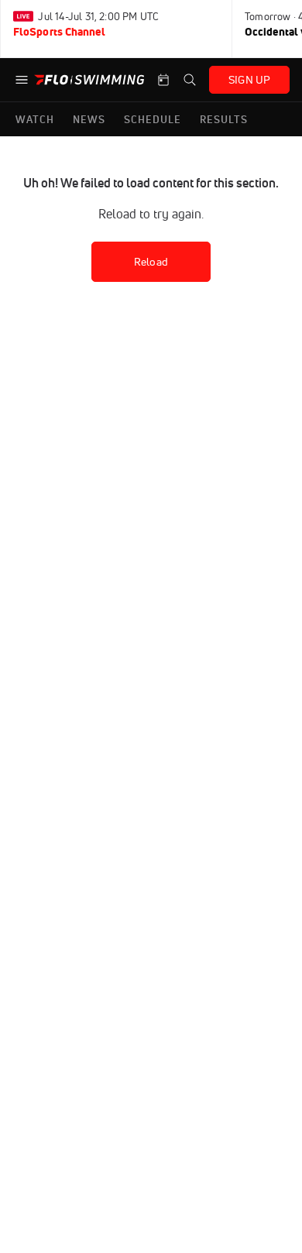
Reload (151, 262)
